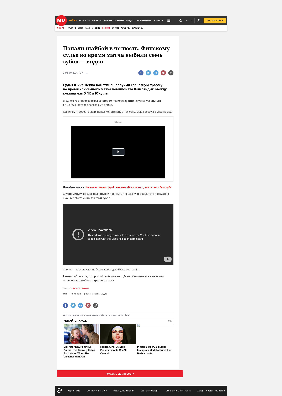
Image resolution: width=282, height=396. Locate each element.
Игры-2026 (137, 27)
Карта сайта (74, 390)
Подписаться (215, 20)
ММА (87, 27)
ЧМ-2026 (125, 27)
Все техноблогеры (150, 390)
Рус (187, 20)
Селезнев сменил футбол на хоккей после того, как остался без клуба (129, 187)
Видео (104, 293)
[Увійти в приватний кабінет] (198, 20)
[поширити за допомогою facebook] (140, 72)
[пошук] (180, 20)
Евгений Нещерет (81, 288)
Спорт (60, 27)
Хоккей (106, 27)
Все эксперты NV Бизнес (178, 390)
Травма (87, 293)
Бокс (80, 27)
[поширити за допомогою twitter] (148, 72)
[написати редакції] (163, 72)
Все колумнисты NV (97, 390)
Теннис (96, 27)
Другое (115, 27)
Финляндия (76, 293)
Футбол (72, 27)
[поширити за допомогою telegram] (155, 72)
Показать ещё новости (120, 373)
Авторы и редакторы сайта (211, 390)
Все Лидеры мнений (123, 390)
